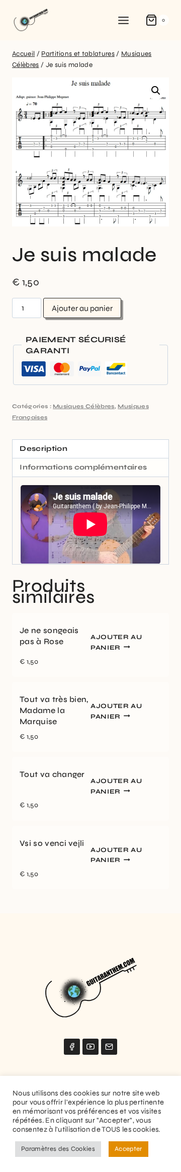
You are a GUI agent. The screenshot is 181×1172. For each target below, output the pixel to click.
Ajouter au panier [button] (116, 642)
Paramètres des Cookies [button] (58, 1149)
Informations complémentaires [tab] (83, 467)
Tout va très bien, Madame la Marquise (54, 710)
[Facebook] (72, 1047)
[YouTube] (90, 1047)
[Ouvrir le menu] (123, 20)
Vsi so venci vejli (52, 843)
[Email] (109, 1047)
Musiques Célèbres (83, 406)
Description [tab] (43, 448)
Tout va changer (52, 774)
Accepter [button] (128, 1149)
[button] (156, 91)
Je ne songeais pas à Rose (49, 636)
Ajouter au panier (82, 308)
